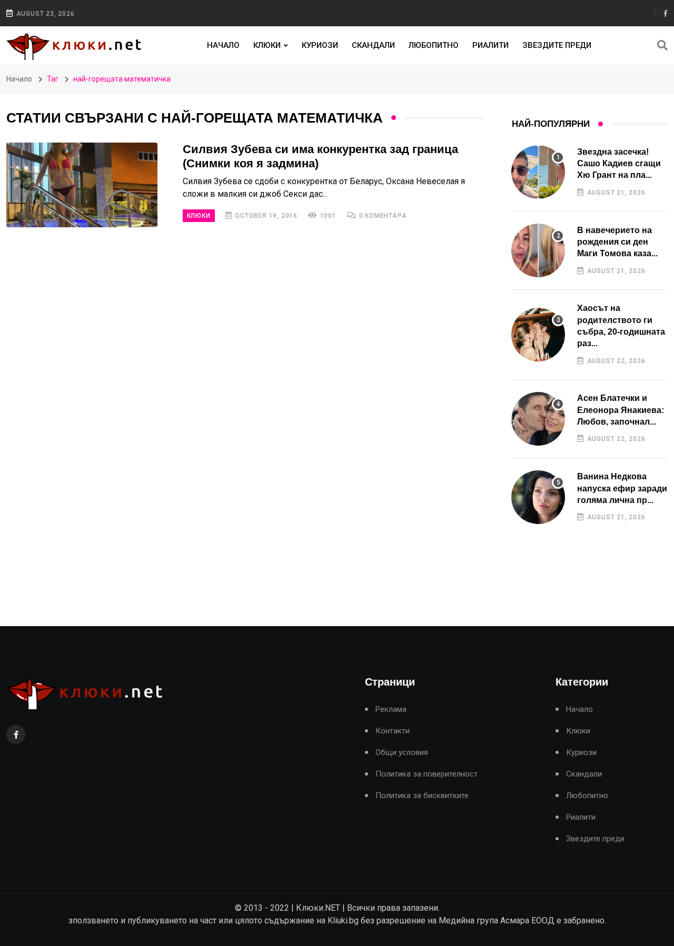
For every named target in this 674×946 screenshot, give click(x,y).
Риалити (490, 45)
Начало (223, 45)
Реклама (391, 709)
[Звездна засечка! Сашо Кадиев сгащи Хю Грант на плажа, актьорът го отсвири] (538, 172)
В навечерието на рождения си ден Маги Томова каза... (617, 242)
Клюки (267, 45)
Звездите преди (556, 45)
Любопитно (434, 45)
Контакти (392, 731)
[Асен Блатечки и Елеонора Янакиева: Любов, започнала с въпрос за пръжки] (538, 419)
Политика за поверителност (426, 774)
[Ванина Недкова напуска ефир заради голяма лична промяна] (538, 497)
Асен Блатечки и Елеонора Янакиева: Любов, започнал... (620, 410)
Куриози (320, 45)
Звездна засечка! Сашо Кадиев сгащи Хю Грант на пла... (619, 163)
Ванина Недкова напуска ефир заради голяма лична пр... (622, 488)
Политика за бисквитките (422, 796)
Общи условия (401, 753)
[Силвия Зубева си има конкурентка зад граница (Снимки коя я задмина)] (81, 185)
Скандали (373, 45)
